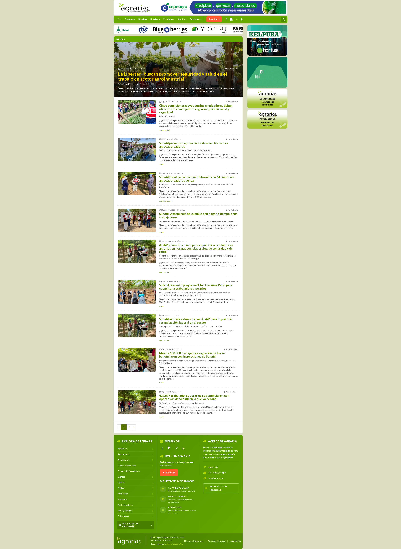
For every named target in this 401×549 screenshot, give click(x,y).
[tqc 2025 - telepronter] (126, 29)
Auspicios (182, 19)
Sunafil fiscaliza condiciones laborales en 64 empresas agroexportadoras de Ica (196, 178)
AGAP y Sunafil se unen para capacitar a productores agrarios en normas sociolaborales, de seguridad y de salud (196, 248)
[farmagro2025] (236, 29)
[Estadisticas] (267, 98)
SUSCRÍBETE (169, 472)
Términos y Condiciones (193, 541)
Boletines (142, 19)
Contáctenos (196, 19)
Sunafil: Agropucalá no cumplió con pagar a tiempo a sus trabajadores (198, 215)
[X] (176, 448)
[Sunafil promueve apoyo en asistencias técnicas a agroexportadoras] (137, 149)
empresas (168, 201)
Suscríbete (214, 19)
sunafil (161, 130)
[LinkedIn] (184, 448)
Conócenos (130, 19)
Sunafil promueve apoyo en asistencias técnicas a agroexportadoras (193, 144)
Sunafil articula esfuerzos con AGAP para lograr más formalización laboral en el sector (195, 320)
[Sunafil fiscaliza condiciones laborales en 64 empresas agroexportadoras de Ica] (137, 183)
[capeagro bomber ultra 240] (222, 7)
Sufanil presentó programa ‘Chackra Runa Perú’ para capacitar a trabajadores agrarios (195, 286)
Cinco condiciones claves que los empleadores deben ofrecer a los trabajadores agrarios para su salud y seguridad (195, 109)
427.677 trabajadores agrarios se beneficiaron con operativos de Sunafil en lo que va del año (194, 397)
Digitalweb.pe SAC (174, 543)
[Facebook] (162, 448)
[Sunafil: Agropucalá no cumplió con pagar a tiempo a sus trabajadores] (137, 220)
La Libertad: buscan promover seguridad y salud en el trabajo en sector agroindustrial (172, 76)
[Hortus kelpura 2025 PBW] (267, 40)
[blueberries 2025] (153, 29)
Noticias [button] (154, 19)
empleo (167, 130)
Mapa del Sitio (235, 541)
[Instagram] (169, 448)
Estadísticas (168, 19)
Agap (161, 272)
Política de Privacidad (216, 541)
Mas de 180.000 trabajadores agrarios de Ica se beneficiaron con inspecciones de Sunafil (192, 354)
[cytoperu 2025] (192, 29)
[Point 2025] (267, 72)
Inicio (119, 19)
